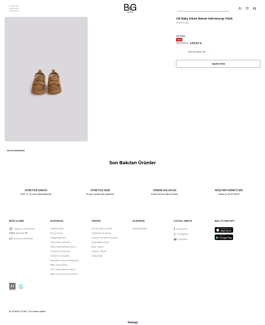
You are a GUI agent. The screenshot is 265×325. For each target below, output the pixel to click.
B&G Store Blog (58, 264)
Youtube (182, 239)
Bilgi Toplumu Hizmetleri (64, 274)
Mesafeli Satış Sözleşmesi (64, 260)
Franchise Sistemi (60, 242)
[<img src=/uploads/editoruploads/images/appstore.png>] (224, 230)
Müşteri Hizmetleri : (22, 231)
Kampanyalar (139, 228)
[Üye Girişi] (239, 8)
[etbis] (12, 286)
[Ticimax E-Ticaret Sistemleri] (132, 322)
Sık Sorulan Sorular (101, 228)
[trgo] (21, 286)
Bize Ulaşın (97, 246)
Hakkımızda (56, 228)
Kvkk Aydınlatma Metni (63, 246)
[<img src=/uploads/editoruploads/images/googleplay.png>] (224, 237)
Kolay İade (97, 255)
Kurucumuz (56, 233)
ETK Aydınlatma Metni (62, 269)
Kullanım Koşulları (60, 255)
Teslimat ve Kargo (101, 233)
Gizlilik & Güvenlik (60, 251)
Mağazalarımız (58, 237)
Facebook (182, 229)
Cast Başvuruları (100, 242)
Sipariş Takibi (98, 251)
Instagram (182, 234)
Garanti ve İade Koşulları (104, 237)
